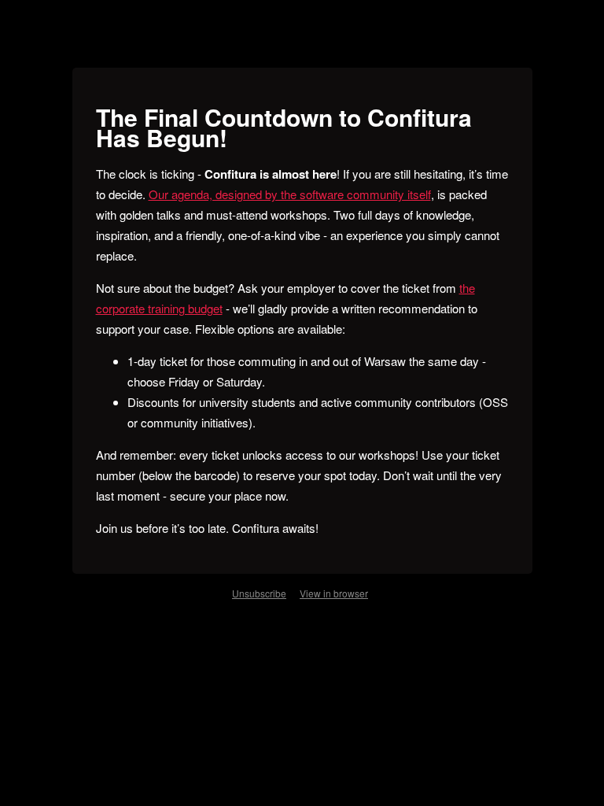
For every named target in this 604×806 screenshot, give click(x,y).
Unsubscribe (259, 593)
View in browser (334, 593)
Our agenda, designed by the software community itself (290, 194)
